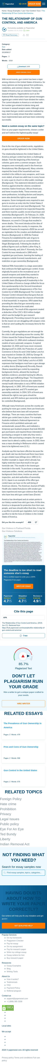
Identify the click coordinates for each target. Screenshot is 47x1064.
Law (23, 11)
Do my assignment (15, 946)
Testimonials (12, 982)
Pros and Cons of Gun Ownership (21, 747)
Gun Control (31, 11)
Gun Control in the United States (20, 770)
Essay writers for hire (15, 955)
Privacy (5, 814)
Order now (34, 4)
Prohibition (8, 809)
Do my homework (14, 938)
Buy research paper (15, 958)
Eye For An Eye (12, 829)
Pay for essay (12, 944)
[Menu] (22, 617)
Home (4, 11)
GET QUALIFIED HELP (23, 926)
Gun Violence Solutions (12, 531)
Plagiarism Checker (15, 941)
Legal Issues (9, 819)
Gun (38, 11)
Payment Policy (13, 988)
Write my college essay (16, 952)
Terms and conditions (23, 1058)
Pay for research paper (16, 949)
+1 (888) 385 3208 (14, 1001)
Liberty (5, 839)
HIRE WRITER (23, 704)
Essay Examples (14, 11)
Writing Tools (12, 972)
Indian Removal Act (14, 844)
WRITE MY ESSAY (23, 586)
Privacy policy (8, 1058)
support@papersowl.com (17, 999)
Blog (9, 969)
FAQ (8, 985)
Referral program (14, 991)
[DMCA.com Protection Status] (8, 1008)
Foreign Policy (11, 799)
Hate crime (8, 804)
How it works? (13, 979)
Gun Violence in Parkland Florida (16, 528)
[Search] (4, 873)
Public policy (9, 824)
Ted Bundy (8, 834)
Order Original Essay (23, 72)
